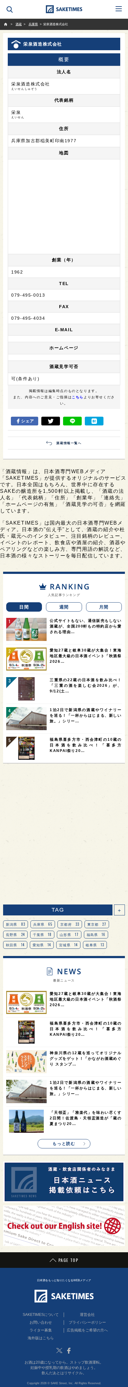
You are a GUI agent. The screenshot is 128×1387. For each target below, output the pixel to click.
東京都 (97, 924)
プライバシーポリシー (87, 1322)
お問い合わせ (41, 1322)
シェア (27, 421)
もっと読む (64, 1143)
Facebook (69, 1350)
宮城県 (68, 944)
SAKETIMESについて (41, 1314)
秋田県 (15, 944)
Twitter (59, 1350)
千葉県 (42, 934)
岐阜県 (95, 944)
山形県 (69, 934)
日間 (24, 606)
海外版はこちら (41, 1338)
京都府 (69, 924)
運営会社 (87, 1314)
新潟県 (15, 924)
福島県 (96, 934)
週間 (64, 606)
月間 (104, 606)
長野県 (15, 934)
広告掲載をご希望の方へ (87, 1330)
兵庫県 (43, 924)
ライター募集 (41, 1330)
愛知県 (42, 944)
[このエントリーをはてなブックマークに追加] (94, 421)
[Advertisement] (64, 834)
